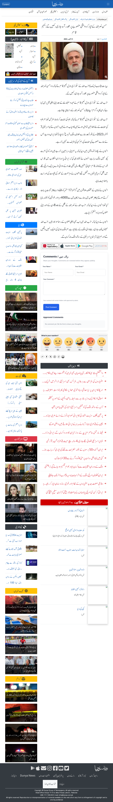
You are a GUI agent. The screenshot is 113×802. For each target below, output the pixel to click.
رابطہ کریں (94, 775)
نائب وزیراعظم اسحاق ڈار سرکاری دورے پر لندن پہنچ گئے (14, 189)
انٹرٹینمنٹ (18, 439)
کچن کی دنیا (80, 608)
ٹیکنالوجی (18, 527)
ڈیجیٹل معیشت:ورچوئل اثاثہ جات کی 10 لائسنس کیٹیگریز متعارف (19, 91)
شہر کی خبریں (65, 11)
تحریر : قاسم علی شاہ (79, 595)
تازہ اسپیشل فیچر (19, 25)
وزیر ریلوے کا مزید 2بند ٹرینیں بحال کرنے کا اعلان (19, 114)
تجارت (18, 376)
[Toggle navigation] (108, 4)
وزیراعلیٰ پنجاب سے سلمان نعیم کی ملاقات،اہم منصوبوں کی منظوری (19, 125)
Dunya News (27, 775)
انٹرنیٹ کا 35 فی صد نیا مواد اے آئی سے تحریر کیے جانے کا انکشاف (14, 541)
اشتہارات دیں (44, 775)
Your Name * (47, 266)
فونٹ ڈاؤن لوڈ (50, 784)
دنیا (19, 225)
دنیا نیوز (14, 775)
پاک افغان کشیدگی (60, 19)
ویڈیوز (61, 784)
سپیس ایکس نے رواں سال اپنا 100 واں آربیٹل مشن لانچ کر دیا (14, 582)
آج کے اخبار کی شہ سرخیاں (19, 81)
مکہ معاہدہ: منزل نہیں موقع (74, 530)
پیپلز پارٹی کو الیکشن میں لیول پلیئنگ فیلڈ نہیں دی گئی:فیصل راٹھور (20, 137)
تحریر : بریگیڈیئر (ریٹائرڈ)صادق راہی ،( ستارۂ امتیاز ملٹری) (68, 536)
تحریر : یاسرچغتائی (79, 516)
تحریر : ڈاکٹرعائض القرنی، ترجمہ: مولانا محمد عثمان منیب (70, 575)
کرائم (18, 679)
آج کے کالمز (75, 11)
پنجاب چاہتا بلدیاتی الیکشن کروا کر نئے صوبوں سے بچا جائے (21, 102)
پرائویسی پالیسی (58, 775)
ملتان (19, 67)
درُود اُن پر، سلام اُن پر (76, 569)
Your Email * (79, 266)
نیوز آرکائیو (82, 775)
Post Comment (51, 307)
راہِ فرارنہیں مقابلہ (77, 589)
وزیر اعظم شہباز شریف (87, 19)
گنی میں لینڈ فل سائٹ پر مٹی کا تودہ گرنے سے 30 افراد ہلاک (14, 252)
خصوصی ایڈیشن (42, 11)
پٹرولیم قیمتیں (47, 19)
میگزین (31, 11)
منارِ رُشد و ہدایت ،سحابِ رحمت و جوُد (71, 549)
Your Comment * (49, 279)
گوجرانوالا (18, 61)
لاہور (32, 46)
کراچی (32, 61)
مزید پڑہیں (72, 366)
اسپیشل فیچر (53, 11)
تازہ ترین (95, 11)
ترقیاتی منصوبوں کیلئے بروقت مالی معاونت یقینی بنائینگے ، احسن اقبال (20, 149)
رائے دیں (70, 775)
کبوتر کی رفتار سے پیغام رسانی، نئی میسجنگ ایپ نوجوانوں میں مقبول (14, 568)
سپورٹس (18, 288)
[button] (7, 31)
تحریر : (82, 555)
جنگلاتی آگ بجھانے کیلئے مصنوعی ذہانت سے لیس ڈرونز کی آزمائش (14, 555)
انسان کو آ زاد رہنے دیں (76, 510)
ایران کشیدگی (73, 19)
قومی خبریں (19, 162)
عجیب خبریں (19, 591)
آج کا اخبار (85, 11)
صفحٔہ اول (105, 11)
